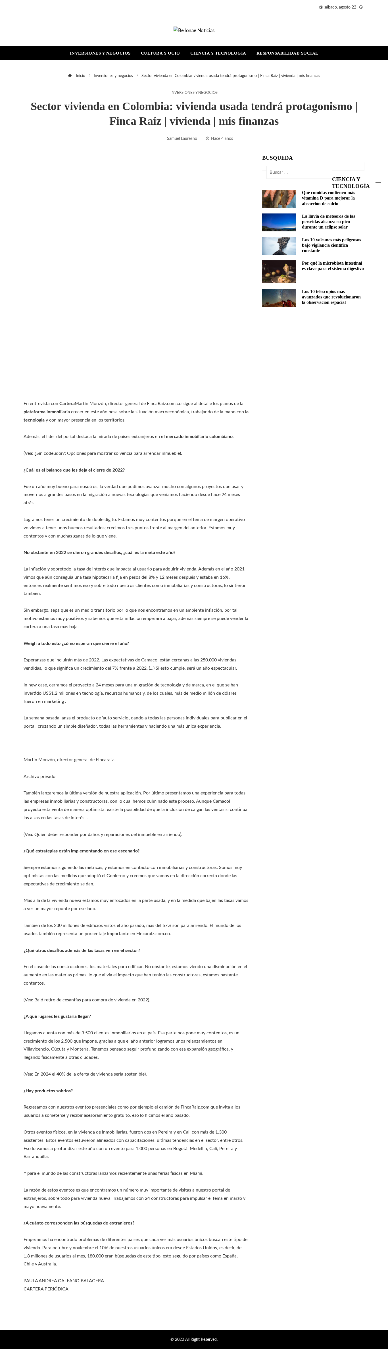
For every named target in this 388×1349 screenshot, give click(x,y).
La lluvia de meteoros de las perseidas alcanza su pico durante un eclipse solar (328, 221)
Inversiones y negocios (194, 92)
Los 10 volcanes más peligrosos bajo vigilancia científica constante (331, 245)
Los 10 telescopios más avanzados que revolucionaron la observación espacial (331, 297)
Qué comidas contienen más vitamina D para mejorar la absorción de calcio (328, 198)
